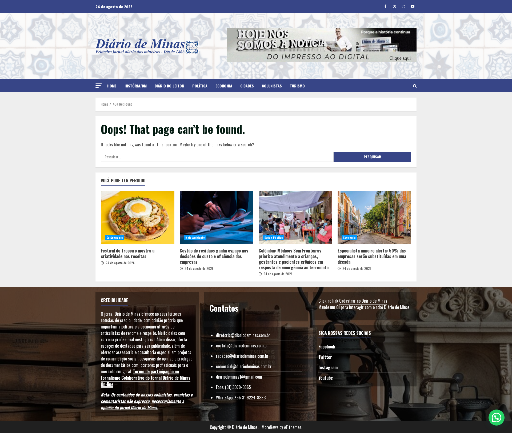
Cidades (247, 86)
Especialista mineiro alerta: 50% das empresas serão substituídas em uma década (374, 217)
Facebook (326, 346)
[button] (98, 85)
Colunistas (272, 86)
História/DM (136, 86)
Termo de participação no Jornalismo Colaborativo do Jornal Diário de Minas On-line (145, 377)
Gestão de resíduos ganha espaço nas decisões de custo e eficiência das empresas (216, 217)
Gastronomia (114, 237)
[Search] (415, 86)
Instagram (328, 367)
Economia (223, 86)
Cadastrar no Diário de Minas (363, 301)
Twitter (325, 357)
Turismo (297, 86)
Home (112, 86)
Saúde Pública (273, 237)
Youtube (325, 378)
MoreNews (270, 427)
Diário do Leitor (169, 86)
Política (199, 86)
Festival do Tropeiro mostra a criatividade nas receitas (137, 217)
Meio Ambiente (195, 237)
